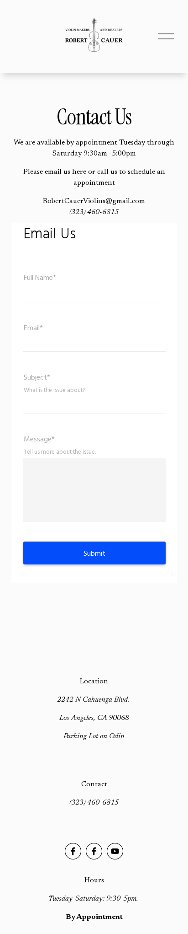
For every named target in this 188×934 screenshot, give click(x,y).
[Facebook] (73, 851)
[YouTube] (115, 851)
